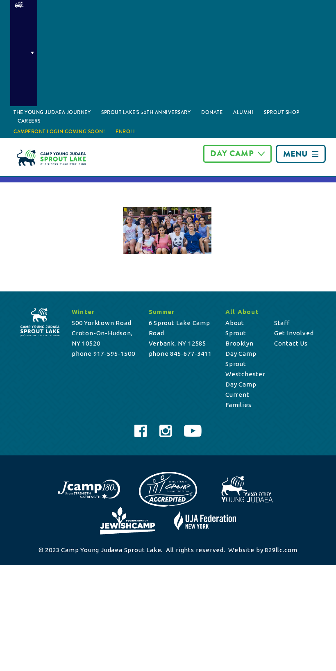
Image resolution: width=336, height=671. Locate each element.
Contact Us (291, 343)
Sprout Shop (282, 112)
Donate (211, 112)
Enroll (126, 131)
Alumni (243, 112)
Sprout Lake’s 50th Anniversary (146, 112)
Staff (282, 322)
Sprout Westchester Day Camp (245, 374)
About (234, 322)
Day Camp (232, 153)
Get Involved (294, 333)
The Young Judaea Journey (52, 112)
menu (295, 154)
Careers (29, 121)
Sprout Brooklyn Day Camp (240, 343)
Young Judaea (23, 53)
